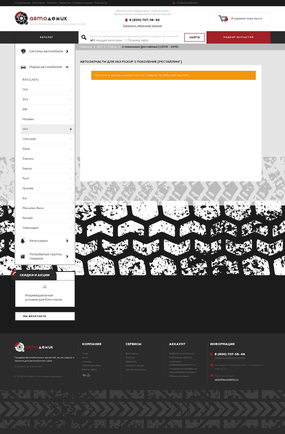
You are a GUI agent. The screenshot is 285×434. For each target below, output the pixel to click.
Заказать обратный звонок (142, 26)
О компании (22, 3)
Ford (25, 178)
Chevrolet (29, 139)
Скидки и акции (83, 3)
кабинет (187, 3)
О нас (85, 353)
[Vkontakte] (84, 375)
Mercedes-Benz (33, 208)
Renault (28, 218)
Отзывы (87, 362)
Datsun (27, 168)
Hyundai (28, 188)
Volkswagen (31, 228)
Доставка (38, 3)
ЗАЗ (25, 99)
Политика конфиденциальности (182, 363)
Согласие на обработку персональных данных (183, 370)
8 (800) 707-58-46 (144, 19)
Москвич (28, 119)
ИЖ (25, 109)
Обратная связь (91, 365)
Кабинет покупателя (181, 353)
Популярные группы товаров (45, 256)
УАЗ (25, 129)
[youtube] (88, 375)
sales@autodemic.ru (226, 379)
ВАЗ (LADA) (31, 79)
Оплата (52, 3)
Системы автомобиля (46, 51)
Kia (25, 198)
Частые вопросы (136, 370)
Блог (85, 358)
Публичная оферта (180, 358)
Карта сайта (89, 370)
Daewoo (28, 158)
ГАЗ (25, 89)
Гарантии (65, 3)
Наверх (25, 426)
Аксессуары (38, 240)
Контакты (101, 3)
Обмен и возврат (179, 376)
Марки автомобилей (45, 67)
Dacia (26, 149)
